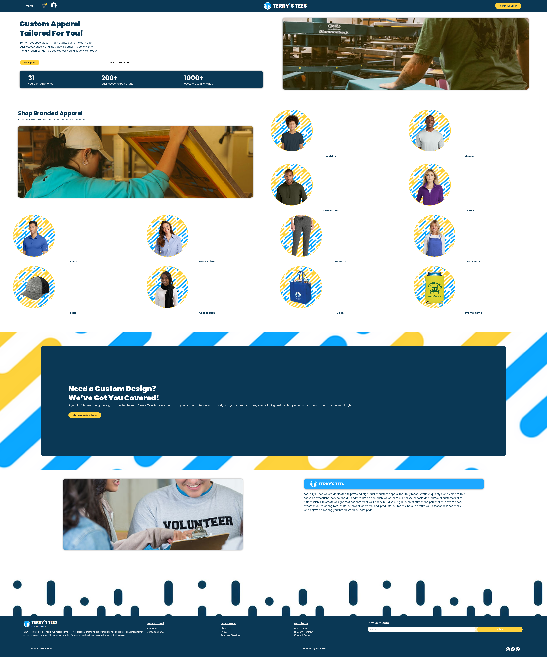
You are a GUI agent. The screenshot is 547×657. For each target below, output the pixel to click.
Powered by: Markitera (314, 648)
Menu (29, 5)
